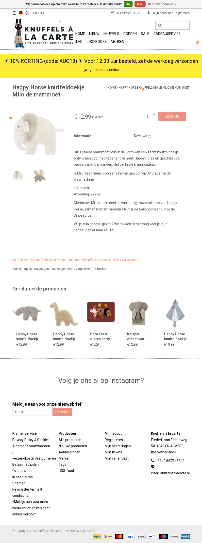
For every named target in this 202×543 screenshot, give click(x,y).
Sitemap (19, 483)
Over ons (19, 471)
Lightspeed (87, 531)
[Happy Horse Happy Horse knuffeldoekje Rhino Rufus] (27, 313)
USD (43, 13)
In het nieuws (22, 477)
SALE (145, 34)
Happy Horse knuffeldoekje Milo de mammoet (154, 87)
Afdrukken (100, 269)
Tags (62, 464)
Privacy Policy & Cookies (31, 440)
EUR (35, 13)
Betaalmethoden (25, 464)
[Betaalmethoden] (96, 536)
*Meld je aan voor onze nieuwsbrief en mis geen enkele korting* (31, 508)
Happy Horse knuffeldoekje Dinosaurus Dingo (64, 336)
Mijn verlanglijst (117, 458)
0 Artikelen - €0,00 (129, 13)
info (79, 42)
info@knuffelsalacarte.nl (170, 473)
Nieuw (94, 34)
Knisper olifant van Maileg (135, 336)
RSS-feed (66, 471)
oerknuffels (88, 260)
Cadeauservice (167, 34)
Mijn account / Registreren (171, 13)
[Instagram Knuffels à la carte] (186, 404)
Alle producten (70, 440)
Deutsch (21, 13)
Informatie (82, 136)
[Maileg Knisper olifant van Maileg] (138, 313)
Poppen (130, 34)
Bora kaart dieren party (100, 336)
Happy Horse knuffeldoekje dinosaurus (175, 336)
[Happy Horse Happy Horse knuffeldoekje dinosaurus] (175, 313)
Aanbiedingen (69, 452)
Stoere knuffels (109, 260)
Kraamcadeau (68, 260)
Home (80, 34)
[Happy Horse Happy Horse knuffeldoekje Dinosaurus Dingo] (64, 313)
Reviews (142, 136)
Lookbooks (97, 42)
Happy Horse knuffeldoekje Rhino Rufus (27, 336)
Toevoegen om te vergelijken (71, 269)
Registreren (114, 440)
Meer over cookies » (162, 4)
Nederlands (14, 13)
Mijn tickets (113, 452)
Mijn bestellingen (118, 446)
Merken (117, 42)
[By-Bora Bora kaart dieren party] (101, 313)
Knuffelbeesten (22, 260)
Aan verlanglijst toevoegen (31, 269)
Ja (128, 4)
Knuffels (111, 34)
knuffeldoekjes (46, 260)
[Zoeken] (158, 25)
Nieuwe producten (73, 446)
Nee (140, 4)
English (27, 13)
